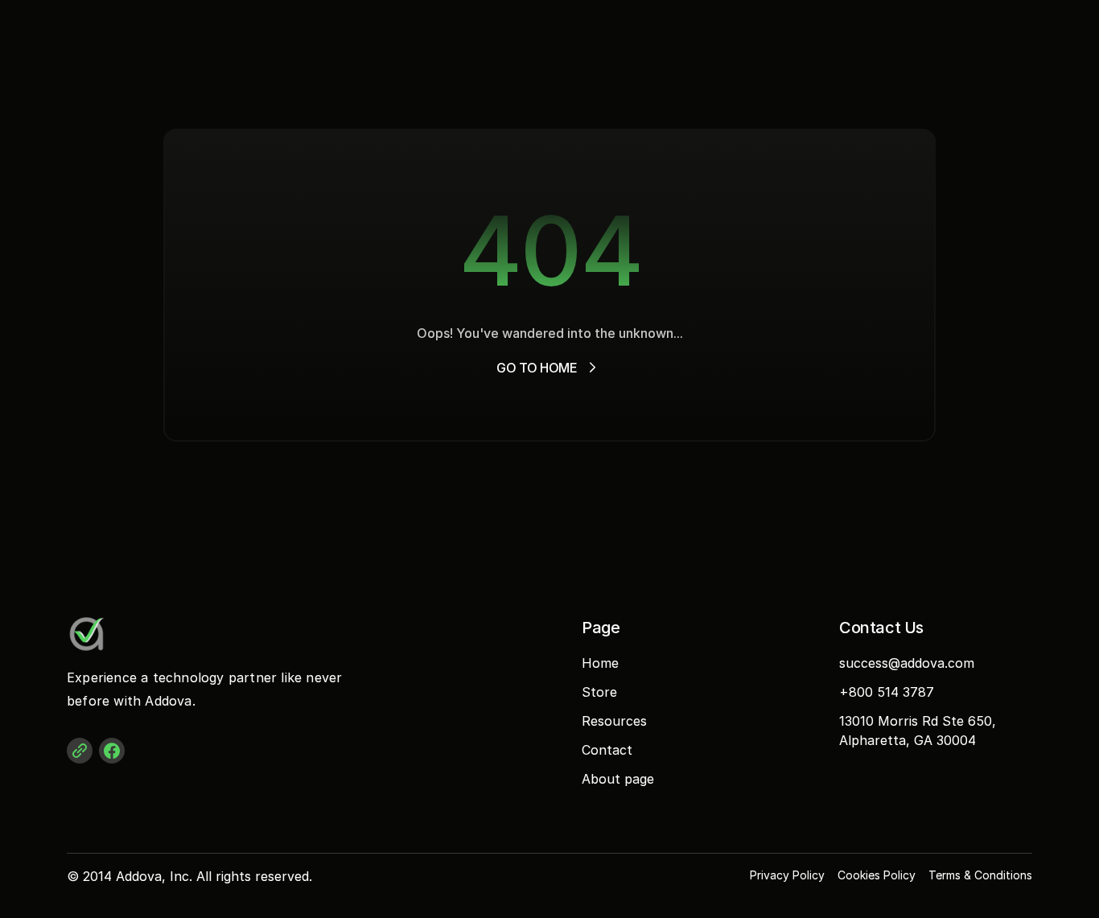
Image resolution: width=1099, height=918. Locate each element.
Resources (614, 721)
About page (618, 779)
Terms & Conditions (980, 875)
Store (599, 692)
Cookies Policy (877, 875)
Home (600, 663)
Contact (607, 750)
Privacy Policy (787, 875)
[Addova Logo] (131, 634)
